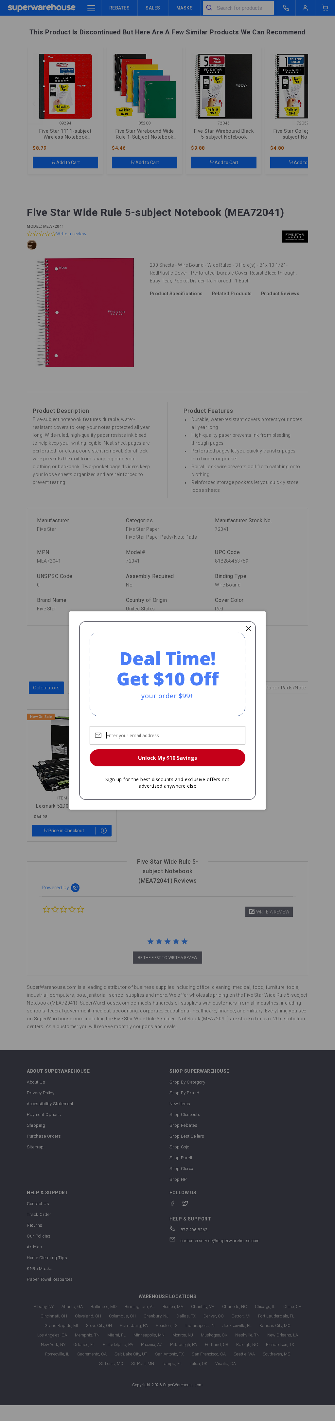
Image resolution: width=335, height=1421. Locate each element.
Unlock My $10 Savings (167, 757)
